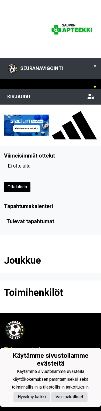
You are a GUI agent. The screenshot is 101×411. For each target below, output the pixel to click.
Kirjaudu (18, 96)
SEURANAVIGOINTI (58, 67)
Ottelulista (17, 186)
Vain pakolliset (69, 396)
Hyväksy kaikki (32, 396)
